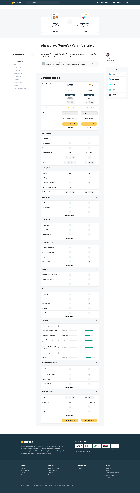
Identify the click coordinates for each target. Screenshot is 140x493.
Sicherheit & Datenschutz (20, 88)
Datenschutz (61, 485)
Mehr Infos (85, 64)
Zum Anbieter (69, 124)
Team (23, 472)
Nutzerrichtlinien (38, 485)
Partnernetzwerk (18, 82)
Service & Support (18, 92)
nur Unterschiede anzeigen (51, 83)
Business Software (102, 2)
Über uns (23, 468)
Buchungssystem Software (39, 7)
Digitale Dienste (116, 2)
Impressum (70, 485)
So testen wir (25, 470)
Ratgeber (50, 472)
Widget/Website (18, 73)
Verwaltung (17, 70)
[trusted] (17, 2)
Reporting (16, 79)
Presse (23, 475)
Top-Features (17, 64)
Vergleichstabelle (18, 61)
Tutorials (50, 475)
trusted (13, 7)
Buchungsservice (18, 76)
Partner (80, 468)
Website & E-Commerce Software (24, 7)
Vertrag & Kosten (18, 67)
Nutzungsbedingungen (50, 485)
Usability (16, 85)
